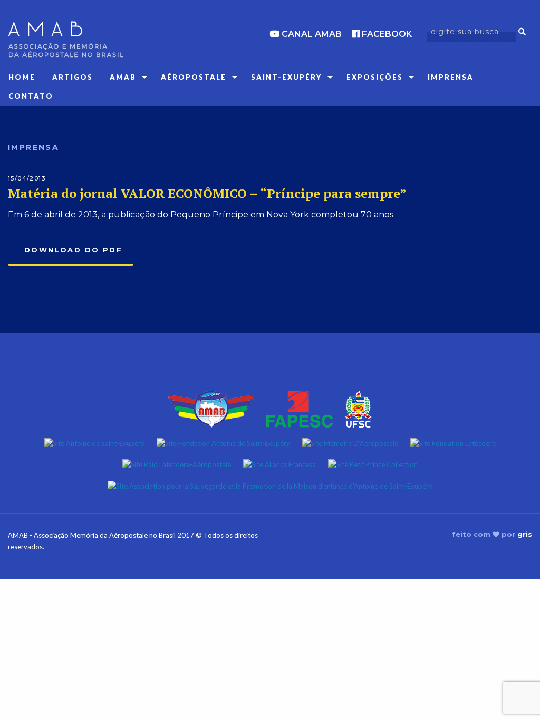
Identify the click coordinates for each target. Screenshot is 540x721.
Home (21, 77)
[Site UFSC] (358, 408)
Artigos (72, 77)
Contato (30, 96)
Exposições (374, 77)
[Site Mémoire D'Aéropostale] (350, 442)
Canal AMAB (310, 34)
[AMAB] (90, 39)
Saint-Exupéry (286, 77)
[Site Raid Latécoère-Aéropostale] (176, 464)
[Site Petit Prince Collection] (373, 464)
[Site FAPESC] (299, 408)
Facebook (386, 34)
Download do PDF (73, 249)
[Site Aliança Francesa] (279, 464)
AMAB (123, 77)
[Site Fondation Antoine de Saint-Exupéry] (223, 442)
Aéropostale (193, 77)
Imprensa (451, 77)
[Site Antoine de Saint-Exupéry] (94, 442)
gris (524, 534)
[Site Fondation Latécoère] (453, 442)
